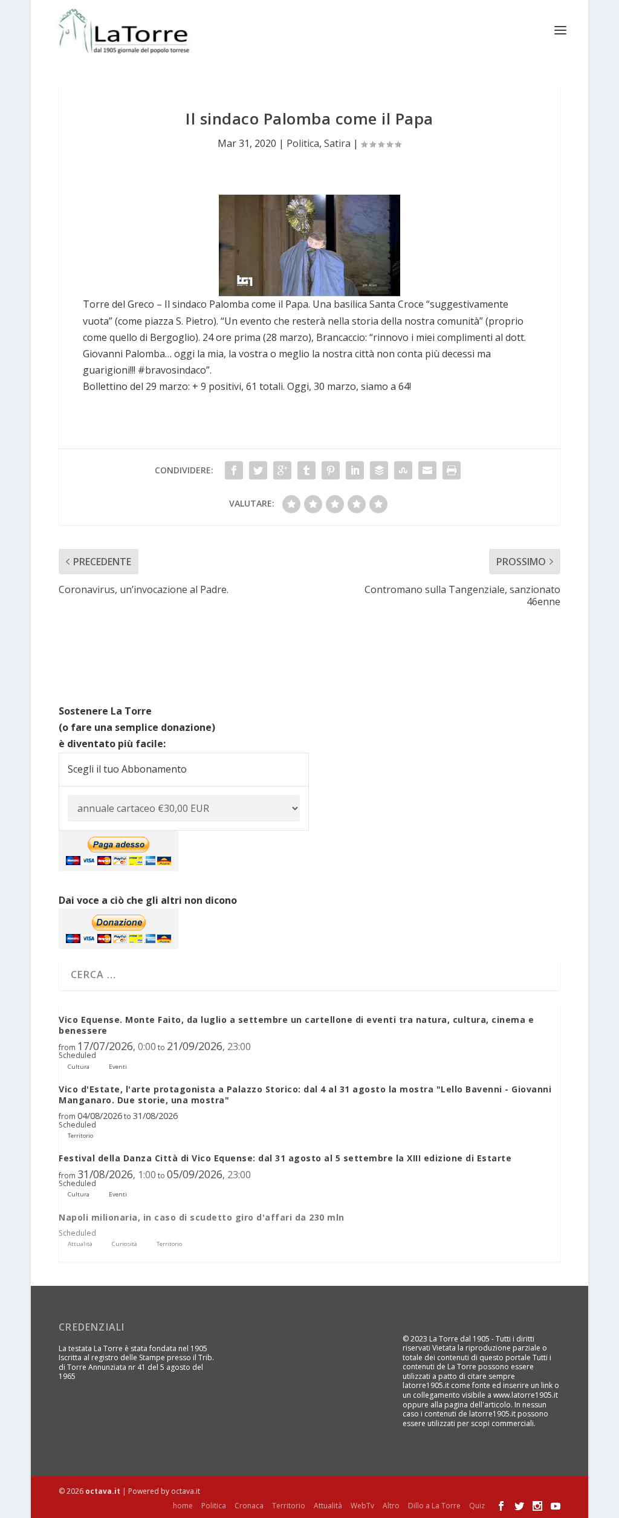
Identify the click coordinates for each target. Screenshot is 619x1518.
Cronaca (249, 1505)
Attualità (328, 1505)
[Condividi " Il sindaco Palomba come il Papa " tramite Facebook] (234, 470)
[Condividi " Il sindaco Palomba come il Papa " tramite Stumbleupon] (403, 470)
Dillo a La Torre (434, 1505)
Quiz (477, 1505)
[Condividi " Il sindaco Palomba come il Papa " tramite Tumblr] (306, 470)
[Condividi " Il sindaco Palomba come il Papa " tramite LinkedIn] (355, 470)
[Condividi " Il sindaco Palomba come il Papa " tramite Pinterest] (331, 470)
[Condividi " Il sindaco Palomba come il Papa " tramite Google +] (282, 470)
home (183, 1505)
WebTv (362, 1505)
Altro (391, 1505)
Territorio (288, 1505)
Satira (337, 143)
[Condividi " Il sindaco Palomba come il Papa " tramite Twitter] (258, 470)
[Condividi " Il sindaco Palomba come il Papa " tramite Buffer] (379, 470)
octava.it (102, 1491)
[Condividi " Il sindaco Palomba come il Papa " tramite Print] (451, 470)
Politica (303, 143)
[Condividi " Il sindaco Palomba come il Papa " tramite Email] (427, 470)
